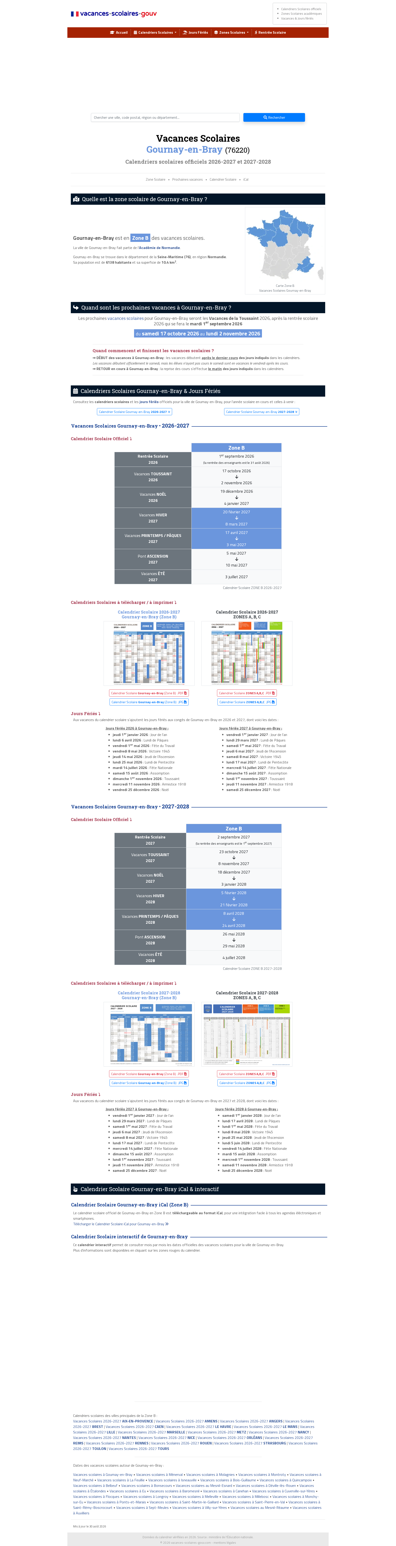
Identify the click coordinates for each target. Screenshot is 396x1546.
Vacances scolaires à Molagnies (210, 1474)
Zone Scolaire (155, 179)
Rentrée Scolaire (271, 32)
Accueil (121, 32)
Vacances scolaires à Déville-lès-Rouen (266, 1485)
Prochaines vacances (187, 179)
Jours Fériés (197, 32)
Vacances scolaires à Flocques (96, 1496)
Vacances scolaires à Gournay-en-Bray (102, 1474)
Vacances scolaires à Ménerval (159, 1474)
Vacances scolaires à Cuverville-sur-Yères (283, 1491)
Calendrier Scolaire (223, 179)
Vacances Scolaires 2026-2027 (113, 1421)
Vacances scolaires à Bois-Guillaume (228, 1480)
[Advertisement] (198, 73)
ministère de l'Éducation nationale (231, 1537)
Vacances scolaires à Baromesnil (174, 1491)
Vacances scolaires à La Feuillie (121, 1480)
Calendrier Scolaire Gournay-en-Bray (133, 411)
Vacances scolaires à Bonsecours (146, 1485)
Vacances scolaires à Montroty (262, 1474)
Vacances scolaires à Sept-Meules (142, 1507)
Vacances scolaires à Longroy (145, 1496)
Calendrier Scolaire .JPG (246, 702)
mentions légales (225, 1542)
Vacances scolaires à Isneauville (172, 1480)
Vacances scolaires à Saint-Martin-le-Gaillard (184, 1502)
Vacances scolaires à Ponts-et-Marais (116, 1502)
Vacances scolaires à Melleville (195, 1496)
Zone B (140, 238)
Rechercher (276, 117)
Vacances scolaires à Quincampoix (286, 1480)
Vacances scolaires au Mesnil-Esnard (204, 1485)
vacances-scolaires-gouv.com (191, 1542)
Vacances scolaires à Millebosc (245, 1496)
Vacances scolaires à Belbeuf (95, 1485)
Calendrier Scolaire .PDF (245, 693)
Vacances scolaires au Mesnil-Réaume (260, 1507)
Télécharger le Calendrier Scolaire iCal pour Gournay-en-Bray (119, 1224)
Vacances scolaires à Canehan (225, 1491)
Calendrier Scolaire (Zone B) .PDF (147, 693)
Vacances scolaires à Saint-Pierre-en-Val (253, 1502)
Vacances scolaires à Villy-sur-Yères (199, 1507)
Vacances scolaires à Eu (128, 1491)
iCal (245, 179)
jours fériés (149, 401)
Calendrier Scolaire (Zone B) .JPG (148, 702)
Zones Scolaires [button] (232, 32)
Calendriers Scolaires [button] (155, 32)
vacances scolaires (125, 318)
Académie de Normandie (159, 247)
